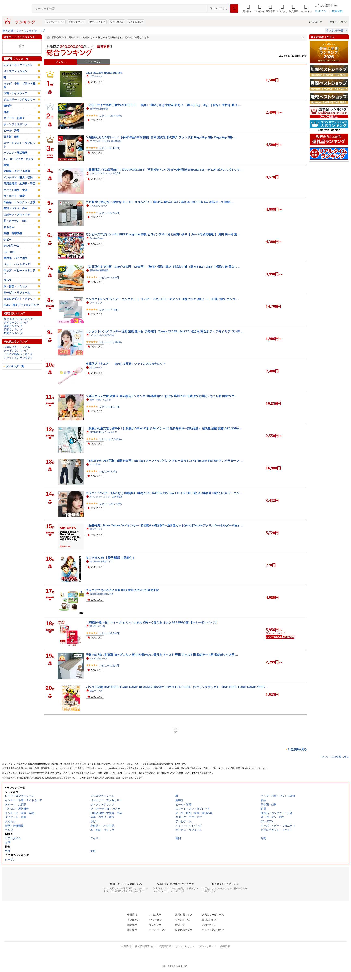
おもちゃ (9, 57)
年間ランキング (13, 340)
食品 (6, 119)
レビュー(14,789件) (110, 342)
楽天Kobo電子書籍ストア (101, 561)
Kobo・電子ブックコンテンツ (21, 312)
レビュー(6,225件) (109, 212)
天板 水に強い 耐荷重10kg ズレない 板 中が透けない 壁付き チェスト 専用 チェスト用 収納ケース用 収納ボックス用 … (162, 654)
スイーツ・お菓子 (14, 125)
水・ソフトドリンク (15, 131)
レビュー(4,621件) (109, 406)
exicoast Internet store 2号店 (101, 594)
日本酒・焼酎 (12, 143)
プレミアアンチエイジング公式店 (105, 173)
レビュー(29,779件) (110, 503)
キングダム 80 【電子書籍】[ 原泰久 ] (110, 557)
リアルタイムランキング (18, 326)
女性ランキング (97, 22)
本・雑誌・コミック (15, 293)
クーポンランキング (16, 357)
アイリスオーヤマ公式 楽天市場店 (105, 141)
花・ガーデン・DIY (15, 227)
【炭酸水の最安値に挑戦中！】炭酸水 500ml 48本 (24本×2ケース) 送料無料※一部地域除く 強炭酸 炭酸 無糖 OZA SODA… (164, 428)
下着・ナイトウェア (15, 100)
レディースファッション (18, 72)
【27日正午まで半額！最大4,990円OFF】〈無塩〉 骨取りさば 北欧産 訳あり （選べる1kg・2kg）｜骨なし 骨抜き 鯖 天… (163, 105)
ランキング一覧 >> (336, 30)
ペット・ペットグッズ (17, 50)
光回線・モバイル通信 (17, 43)
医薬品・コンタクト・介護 (19, 209)
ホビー (8, 246)
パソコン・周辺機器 (15, 159)
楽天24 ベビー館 (97, 626)
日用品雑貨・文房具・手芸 (19, 190)
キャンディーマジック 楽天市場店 (106, 497)
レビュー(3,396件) (109, 277)
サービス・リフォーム (17, 299)
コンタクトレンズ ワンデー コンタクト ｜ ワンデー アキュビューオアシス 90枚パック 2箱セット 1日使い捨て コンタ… (162, 299)
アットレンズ (96, 303)
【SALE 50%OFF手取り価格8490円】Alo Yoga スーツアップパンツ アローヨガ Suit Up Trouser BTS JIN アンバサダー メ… (164, 460)
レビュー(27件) (108, 471)
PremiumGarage (96, 238)
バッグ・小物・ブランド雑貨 (19, 92)
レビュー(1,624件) (109, 665)
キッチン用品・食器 (15, 197)
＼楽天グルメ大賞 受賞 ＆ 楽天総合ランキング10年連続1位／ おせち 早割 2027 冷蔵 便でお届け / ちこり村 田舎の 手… (161, 396)
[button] (259, 8)
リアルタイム (117, 22)
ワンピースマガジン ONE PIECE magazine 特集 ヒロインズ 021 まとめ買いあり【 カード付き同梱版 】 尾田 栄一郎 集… (163, 234)
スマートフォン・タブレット (19, 151)
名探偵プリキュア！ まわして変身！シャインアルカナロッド (126, 363)
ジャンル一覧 (315, 22)
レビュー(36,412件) (110, 115)
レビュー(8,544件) (109, 633)
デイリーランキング (16, 329)
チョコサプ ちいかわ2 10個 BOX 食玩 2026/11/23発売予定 (122, 590)
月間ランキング (13, 336)
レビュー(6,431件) (109, 148)
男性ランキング (77, 22)
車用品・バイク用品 (15, 265)
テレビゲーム (12, 46)
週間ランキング (13, 333)
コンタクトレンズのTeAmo (102, 335)
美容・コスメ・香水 (15, 215)
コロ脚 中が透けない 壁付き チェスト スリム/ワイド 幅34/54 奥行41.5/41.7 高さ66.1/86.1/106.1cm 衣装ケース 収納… (159, 202)
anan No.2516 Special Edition (104, 72)
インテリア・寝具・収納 (18, 184)
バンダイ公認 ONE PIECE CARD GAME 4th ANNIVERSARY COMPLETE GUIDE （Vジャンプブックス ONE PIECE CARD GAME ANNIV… (177, 687)
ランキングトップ (55, 22)
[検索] (234, 8)
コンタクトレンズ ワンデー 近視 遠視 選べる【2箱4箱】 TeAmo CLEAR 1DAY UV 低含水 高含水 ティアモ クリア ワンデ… (164, 331)
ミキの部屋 (95, 464)
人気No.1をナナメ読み (17, 354)
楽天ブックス (96, 76)
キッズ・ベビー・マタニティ (19, 279)
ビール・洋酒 (12, 137)
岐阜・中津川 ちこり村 (100, 400)
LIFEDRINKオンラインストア (103, 432)
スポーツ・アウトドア (17, 221)
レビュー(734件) (108, 309)
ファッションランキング (18, 364)
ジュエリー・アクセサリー (19, 106)
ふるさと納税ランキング (18, 361)
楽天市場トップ (12, 30)
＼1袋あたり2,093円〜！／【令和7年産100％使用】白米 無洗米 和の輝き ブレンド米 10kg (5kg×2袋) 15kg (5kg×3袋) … (161, 137)
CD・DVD (9, 258)
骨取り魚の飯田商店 (99, 109)
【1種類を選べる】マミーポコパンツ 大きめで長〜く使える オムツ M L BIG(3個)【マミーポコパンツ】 (152, 622)
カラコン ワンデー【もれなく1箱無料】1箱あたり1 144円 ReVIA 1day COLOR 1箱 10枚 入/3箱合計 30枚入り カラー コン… (164, 493)
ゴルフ (8, 287)
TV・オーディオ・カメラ (19, 165)
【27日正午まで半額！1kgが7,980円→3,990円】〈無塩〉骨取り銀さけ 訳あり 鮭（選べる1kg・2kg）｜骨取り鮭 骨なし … (163, 266)
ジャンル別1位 (135, 22)
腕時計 (8, 112)
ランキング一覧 (14, 373)
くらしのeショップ (98, 206)
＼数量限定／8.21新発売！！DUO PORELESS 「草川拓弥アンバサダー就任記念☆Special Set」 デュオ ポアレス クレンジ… (164, 169)
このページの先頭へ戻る (334, 756)
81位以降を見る (297, 749)
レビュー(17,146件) (110, 439)
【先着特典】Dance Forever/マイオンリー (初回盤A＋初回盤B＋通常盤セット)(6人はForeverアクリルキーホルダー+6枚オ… (164, 525)
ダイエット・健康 (14, 203)
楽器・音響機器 (13, 240)
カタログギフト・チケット (19, 305)
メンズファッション (15, 78)
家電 (6, 53)
